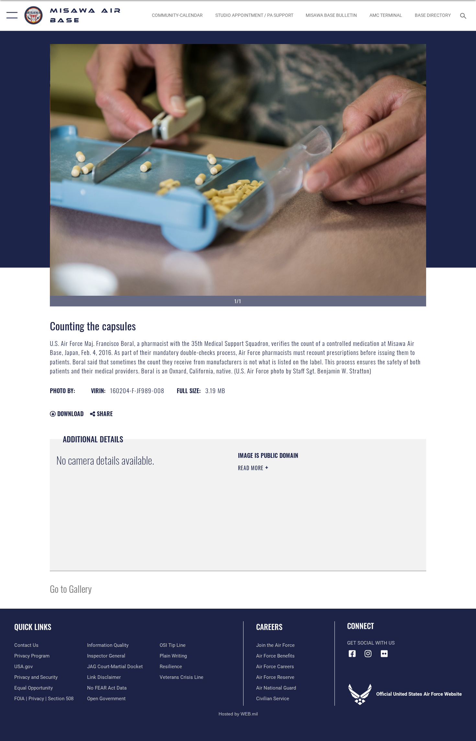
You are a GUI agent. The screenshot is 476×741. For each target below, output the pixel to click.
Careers (269, 626)
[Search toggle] (464, 15)
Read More (251, 468)
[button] (10, 15)
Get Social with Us (371, 643)
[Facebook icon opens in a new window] (352, 653)
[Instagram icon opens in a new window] (368, 653)
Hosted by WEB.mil (238, 713)
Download (70, 413)
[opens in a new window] (384, 653)
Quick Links (32, 626)
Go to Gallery (71, 588)
